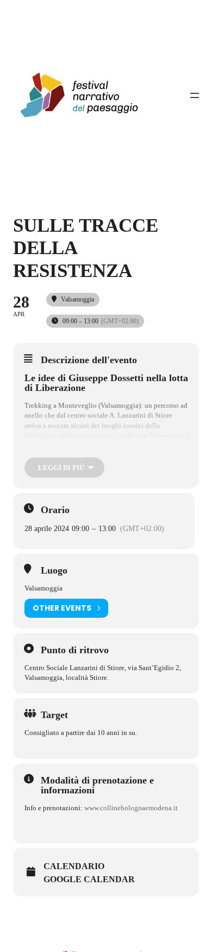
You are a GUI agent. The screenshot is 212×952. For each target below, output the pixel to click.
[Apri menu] (194, 95)
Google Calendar (89, 879)
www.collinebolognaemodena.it (131, 808)
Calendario (73, 866)
